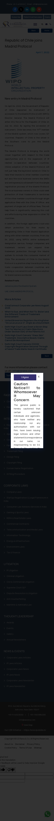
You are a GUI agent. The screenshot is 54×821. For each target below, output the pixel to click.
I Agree (25, 377)
